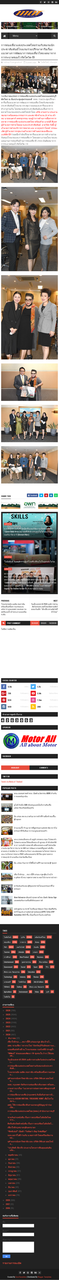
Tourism (7, 952)
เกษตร (35, 952)
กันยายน (12, 1162)
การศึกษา (7, 957)
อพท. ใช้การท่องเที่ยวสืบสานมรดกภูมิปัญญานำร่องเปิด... (30, 1106)
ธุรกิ (47, 992)
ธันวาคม (12, 1037)
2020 (8, 1034)
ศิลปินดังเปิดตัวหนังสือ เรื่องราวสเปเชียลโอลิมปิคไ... (30, 1123)
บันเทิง (36, 947)
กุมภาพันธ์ (13, 1190)
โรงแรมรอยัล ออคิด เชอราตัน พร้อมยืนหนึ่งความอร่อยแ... (31, 1073)
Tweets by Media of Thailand (11, 781)
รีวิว (47, 967)
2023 (8, 1022)
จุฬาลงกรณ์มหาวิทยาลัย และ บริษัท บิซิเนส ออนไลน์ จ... (30, 1079)
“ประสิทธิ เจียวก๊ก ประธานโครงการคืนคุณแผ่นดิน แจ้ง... (30, 1148)
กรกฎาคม (12, 1170)
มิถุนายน (12, 1174)
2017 (8, 1204)
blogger (35, 623)
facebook (52, 623)
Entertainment (8, 962)
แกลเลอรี (7, 982)
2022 (8, 1026)
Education (31, 972)
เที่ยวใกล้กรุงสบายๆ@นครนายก (21, 1127)
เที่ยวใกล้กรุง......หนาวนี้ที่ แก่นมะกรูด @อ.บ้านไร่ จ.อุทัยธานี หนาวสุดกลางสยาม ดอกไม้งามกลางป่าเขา (35, 876)
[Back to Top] (39, 1272)
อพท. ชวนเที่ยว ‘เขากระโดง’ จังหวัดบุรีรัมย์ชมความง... (31, 1045)
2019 (8, 1200)
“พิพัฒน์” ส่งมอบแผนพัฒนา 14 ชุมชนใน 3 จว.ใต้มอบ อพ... (31, 1054)
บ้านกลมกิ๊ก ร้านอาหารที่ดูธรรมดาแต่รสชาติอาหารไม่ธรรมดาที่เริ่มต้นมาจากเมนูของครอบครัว (35, 829)
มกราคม (12, 1194)
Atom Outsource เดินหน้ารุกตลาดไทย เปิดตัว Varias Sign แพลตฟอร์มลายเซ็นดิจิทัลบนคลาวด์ (35, 899)
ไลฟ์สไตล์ (45, 62)
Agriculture (8, 992)
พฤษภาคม (12, 1178)
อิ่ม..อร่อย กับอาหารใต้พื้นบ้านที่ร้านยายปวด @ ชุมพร (35, 862)
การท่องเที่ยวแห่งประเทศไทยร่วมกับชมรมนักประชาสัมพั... (30, 1067)
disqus (43, 623)
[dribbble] (48, 2)
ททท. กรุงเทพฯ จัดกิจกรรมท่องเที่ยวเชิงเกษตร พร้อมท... (31, 1084)
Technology (8, 977)
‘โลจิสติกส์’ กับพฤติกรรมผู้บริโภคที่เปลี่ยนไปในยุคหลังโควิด (29, 561)
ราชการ (23, 942)
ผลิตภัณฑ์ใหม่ (40, 937)
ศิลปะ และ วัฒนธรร (37, 987)
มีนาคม (11, 1186)
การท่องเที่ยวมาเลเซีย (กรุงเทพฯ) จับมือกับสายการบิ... (31, 1094)
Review (36, 977)
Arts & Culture (38, 982)
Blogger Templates (44, 1277)
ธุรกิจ (23, 937)
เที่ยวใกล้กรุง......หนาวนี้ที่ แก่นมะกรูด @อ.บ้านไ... (29, 1041)
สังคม (37, 942)
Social (23, 967)
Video (37, 992)
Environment (23, 992)
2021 (8, 1030)
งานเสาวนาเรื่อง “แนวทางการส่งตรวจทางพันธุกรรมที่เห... (31, 1089)
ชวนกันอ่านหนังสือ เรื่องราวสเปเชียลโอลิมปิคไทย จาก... (29, 1118)
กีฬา (5, 947)
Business (40, 957)
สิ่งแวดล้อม (43, 962)
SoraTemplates (20, 1277)
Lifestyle (53, 62)
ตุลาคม (11, 1158)
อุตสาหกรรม (26, 962)
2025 (8, 1014)
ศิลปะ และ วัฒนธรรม (12, 972)
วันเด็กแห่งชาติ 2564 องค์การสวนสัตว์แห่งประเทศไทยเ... (31, 1060)
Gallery (19, 987)
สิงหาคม (12, 1166)
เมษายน (12, 1182)
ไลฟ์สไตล (22, 982)
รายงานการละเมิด (12, 1263)
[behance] (56, 2)
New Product (24, 957)
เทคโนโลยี (20, 947)
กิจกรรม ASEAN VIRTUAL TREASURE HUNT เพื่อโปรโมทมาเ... (30, 1099)
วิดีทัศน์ (7, 987)
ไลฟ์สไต (7, 996)
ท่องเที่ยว (7, 942)
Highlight (15, 768)
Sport (35, 967)
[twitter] (44, 2)
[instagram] (52, 2)
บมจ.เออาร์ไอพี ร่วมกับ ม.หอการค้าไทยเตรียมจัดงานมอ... (30, 1136)
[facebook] (40, 2)
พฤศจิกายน (13, 1154)
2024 (8, 1018)
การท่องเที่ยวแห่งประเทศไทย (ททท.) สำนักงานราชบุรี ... (31, 1112)
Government (8, 967)
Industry (22, 977)
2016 (8, 1207)
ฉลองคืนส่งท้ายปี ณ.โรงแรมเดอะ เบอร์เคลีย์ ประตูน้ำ (31, 1049)
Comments (43, 768)
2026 (8, 1010)
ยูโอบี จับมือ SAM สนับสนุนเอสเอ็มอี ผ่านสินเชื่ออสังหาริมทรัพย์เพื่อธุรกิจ (32, 806)
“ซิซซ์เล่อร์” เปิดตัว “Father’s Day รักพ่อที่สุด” (27, 1131)
